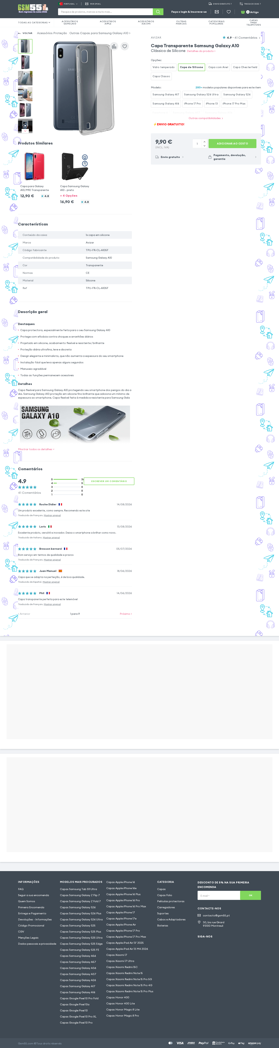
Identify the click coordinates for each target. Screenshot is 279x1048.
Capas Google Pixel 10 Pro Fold (79, 998)
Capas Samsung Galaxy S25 (77, 925)
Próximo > (126, 613)
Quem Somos (26, 901)
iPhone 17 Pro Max (234, 103)
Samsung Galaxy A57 (186, 112)
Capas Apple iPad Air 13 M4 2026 (127, 949)
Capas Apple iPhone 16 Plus (123, 894)
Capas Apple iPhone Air (121, 924)
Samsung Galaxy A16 (166, 103)
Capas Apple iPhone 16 (120, 882)
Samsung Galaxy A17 (166, 94)
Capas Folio (164, 895)
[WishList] (229, 12)
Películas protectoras (170, 901)
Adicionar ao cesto (232, 143)
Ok (250, 895)
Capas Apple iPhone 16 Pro (123, 900)
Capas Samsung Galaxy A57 (78, 962)
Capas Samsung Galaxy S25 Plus (80, 931)
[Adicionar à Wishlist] (125, 46)
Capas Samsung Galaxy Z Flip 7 (80, 895)
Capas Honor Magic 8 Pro (122, 1015)
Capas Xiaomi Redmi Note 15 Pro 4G (129, 985)
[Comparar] (114, 46)
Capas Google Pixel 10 (74, 1010)
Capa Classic (161, 76)
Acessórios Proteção (52, 33)
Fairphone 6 (160, 112)
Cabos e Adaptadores (171, 919)
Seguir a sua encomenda (33, 895)
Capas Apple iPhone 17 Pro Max (126, 936)
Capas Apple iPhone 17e (121, 918)
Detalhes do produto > (201, 51)
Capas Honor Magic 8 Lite (123, 1009)
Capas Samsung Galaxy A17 (77, 986)
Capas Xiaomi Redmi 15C (122, 967)
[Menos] (204, 141)
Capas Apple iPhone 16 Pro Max (126, 906)
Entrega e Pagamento (32, 913)
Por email (95, 4)
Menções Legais (28, 937)
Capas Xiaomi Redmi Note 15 (124, 973)
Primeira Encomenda (31, 907)
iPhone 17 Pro (192, 103)
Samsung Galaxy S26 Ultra (201, 94)
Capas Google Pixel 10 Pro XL (78, 1016)
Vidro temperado (164, 67)
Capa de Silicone (191, 67)
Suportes (163, 913)
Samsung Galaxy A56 (218, 112)
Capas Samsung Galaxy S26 (78, 907)
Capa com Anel (218, 67)
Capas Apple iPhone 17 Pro (123, 930)
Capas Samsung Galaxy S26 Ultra (81, 919)
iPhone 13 (212, 103)
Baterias (162, 925)
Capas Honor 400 (117, 997)
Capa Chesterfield (245, 67)
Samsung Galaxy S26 (237, 94)
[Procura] (158, 11)
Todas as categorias (33, 22)
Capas (161, 889)
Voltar (27, 33)
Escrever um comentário (109, 481)
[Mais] (204, 145)
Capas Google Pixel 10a (74, 1004)
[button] (35, 172)
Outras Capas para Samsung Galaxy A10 (98, 33)
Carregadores (166, 907)
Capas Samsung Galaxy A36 (78, 968)
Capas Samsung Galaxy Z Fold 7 (80, 901)
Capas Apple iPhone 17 (120, 912)
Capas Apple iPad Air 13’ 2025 (125, 942)
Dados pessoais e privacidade (37, 943)
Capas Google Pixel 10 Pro (76, 1022)
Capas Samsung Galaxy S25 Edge (81, 943)
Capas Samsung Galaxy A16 (77, 992)
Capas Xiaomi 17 (116, 955)
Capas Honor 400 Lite (120, 1003)
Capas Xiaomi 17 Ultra (120, 961)
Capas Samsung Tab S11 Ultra (78, 889)
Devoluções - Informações (35, 919)
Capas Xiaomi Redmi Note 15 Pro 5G (129, 979)
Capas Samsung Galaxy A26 (78, 980)
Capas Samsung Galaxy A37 (78, 974)
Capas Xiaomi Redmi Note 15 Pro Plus (129, 991)
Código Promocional (31, 925)
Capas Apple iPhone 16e (121, 888)
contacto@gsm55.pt (216, 915)
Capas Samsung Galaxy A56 (78, 956)
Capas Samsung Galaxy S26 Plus (80, 913)
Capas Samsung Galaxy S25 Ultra (81, 937)
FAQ (21, 889)
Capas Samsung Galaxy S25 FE (79, 949)
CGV (21, 931)
